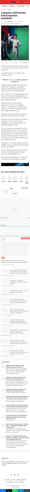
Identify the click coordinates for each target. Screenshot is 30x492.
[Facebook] (11, 475)
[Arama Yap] (25, 2)
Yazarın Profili (24, 188)
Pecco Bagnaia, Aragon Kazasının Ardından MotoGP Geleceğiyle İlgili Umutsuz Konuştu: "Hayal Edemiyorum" (19, 301)
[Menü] (2, 2)
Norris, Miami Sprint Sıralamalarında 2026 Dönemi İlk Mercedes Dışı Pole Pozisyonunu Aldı (16, 417)
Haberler (12, 6)
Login (28, 217)
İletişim (21, 482)
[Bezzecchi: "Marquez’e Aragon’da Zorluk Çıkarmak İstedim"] (5, 281)
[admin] (6, 191)
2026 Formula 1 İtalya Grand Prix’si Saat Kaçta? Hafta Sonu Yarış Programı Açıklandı (14, 261)
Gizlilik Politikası (9, 480)
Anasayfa (4, 6)
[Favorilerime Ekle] (2, 62)
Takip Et (16, 193)
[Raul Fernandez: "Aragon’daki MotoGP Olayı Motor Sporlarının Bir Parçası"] (5, 331)
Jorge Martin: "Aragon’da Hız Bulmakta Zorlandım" (18, 291)
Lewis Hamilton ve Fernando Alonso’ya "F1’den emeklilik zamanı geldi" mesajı (17, 406)
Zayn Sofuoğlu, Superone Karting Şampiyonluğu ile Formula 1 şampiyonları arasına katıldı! (19, 322)
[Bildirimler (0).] (28, 2)
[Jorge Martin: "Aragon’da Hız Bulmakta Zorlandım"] (5, 291)
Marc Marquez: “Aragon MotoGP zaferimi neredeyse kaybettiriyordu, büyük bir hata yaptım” (19, 342)
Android (11, 79)
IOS (15, 79)
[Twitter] (14, 475)
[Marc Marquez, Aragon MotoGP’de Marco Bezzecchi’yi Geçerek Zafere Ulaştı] (5, 351)
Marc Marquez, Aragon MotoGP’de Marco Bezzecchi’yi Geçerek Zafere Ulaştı (19, 352)
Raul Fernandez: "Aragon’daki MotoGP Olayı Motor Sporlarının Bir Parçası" (18, 331)
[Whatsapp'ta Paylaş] (15, 490)
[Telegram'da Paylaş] (21, 490)
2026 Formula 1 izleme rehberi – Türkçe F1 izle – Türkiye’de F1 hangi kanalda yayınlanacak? (17, 425)
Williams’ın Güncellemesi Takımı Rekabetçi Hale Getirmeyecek (15, 366)
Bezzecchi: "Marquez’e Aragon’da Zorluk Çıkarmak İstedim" (18, 282)
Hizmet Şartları (21, 480)
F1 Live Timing (15, 487)
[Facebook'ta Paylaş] (3, 490)
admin (5, 21)
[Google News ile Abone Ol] (23, 62)
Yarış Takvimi (21, 6)
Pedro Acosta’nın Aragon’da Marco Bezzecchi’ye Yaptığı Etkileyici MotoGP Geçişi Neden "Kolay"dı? (19, 272)
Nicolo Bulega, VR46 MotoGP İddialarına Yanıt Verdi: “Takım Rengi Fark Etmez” (17, 397)
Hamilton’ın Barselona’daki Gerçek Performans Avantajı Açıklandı (16, 378)
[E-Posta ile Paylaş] (27, 490)
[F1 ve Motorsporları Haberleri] (15, 2)
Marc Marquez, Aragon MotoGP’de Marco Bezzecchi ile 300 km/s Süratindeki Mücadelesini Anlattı (19, 312)
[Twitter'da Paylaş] (9, 490)
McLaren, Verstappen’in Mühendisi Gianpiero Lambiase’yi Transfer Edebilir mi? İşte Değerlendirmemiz (17, 437)
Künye (16, 482)
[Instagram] (18, 475)
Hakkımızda (9, 482)
